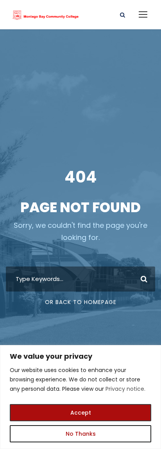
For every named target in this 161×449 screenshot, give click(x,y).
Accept (80, 413)
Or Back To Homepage (80, 302)
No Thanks (81, 434)
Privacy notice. (125, 389)
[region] (80, 397)
